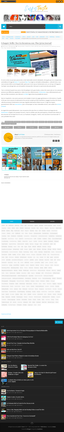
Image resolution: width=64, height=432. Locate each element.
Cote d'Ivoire (11, 238)
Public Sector (29, 283)
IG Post (44, 254)
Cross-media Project (56, 238)
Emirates (44, 246)
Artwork (21, 228)
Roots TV (16, 82)
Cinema (30, 233)
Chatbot (3, 233)
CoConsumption (53, 233)
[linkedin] (62, 1)
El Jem (29, 246)
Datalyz (54, 426)
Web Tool (44, 302)
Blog (12, 230)
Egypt (25, 246)
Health (9, 254)
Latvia (46, 262)
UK (10, 302)
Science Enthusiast (40, 286)
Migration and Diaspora (7, 270)
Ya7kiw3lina (4, 304)
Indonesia (11, 257)
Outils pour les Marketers (18, 278)
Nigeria (33, 273)
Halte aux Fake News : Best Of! (14, 349)
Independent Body (55, 254)
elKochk (28, 36)
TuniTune (48, 299)
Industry (17, 257)
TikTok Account (37, 297)
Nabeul (58, 270)
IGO (48, 254)
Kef (55, 259)
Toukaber (4, 299)
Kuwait (31, 262)
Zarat (35, 304)
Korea (22, 262)
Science (32, 286)
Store (25, 294)
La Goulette (37, 262)
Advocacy (17, 225)
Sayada (23, 286)
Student (29, 294)
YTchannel (19, 304)
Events (30, 249)
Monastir (48, 270)
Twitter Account (5, 302)
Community (19, 236)
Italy (48, 257)
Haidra (52, 251)
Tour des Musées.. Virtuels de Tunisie (15, 390)
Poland (37, 281)
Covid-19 (21, 238)
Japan (51, 257)
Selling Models (5, 289)
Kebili (51, 259)
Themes (11, 221)
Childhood (17, 233)
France (20, 251)
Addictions (11, 225)
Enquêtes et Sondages (7, 249)
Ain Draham (30, 225)
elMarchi (39, 246)
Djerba (26, 244)
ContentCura (58, 236)
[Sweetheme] (54, 141)
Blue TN (27, 82)
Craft (35, 238)
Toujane (58, 297)
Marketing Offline (6, 267)
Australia (33, 228)
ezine (33, 36)
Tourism (11, 38)
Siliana (36, 289)
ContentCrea (18, 36)
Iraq (37, 257)
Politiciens (42, 281)
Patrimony (52, 36)
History (23, 254)
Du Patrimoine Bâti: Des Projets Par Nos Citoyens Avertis (20, 403)
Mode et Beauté (41, 270)
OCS (47, 36)
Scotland (52, 286)
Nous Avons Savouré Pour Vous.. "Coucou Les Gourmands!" (21, 416)
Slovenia (60, 289)
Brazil (22, 230)
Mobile (20, 270)
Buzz (36, 230)
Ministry (15, 270)
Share (20, 127)
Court (16, 238)
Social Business (12, 291)
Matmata (31, 267)
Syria (45, 294)
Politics (47, 281)
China (26, 233)
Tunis (43, 299)
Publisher (35, 283)
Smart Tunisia (5, 291)
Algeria (36, 225)
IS (45, 257)
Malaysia (47, 265)
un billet (26, 94)
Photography (12, 281)
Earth (51, 244)
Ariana (9, 228)
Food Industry (5, 251)
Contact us (59, 322)
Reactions (49, 283)
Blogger (29, 429)
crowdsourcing (13, 241)
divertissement (20, 244)
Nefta (3, 273)
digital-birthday (12, 244)
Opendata (31, 275)
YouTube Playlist (12, 304)
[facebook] (57, 1)
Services (58, 36)
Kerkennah (42, 36)
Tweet (7, 127)
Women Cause (51, 302)
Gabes (31, 251)
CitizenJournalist (9, 36)
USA (30, 302)
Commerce (13, 236)
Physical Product (20, 281)
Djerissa (31, 244)
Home (3, 36)
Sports (7, 294)
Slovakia (54, 289)
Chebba (8, 233)
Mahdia (37, 265)
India (3, 257)
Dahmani (40, 241)
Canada (43, 230)
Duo (41, 244)
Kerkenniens (42, 92)
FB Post (54, 249)
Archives (52, 221)
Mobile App (26, 270)
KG (18, 262)
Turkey (52, 299)
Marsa (21, 267)
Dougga (36, 244)
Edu (22, 246)
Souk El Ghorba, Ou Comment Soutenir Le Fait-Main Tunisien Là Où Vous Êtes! (41, 32)
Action (3, 225)
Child (13, 233)
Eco (54, 244)
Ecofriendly (4, 246)
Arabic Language (48, 225)
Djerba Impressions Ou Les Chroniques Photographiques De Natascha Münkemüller (27, 330)
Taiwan (54, 294)
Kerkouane (10, 262)
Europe (26, 249)
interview (30, 257)
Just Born (26, 259)
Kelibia (58, 259)
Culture (23, 36)
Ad (6, 225)
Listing (10, 265)
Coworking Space (28, 238)
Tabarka (49, 294)
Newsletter (23, 273)
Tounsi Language (11, 299)
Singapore (41, 289)
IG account (39, 254)
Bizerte (8, 230)
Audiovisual (27, 228)
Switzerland (40, 294)
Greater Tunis (47, 251)
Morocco (54, 270)
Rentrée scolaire (5, 286)
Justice (36, 259)
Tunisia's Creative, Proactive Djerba (15, 397)
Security (57, 286)
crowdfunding (5, 241)
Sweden (34, 294)
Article (13, 228)
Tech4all (13, 297)
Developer (50, 241)
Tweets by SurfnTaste (6, 314)
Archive (58, 225)
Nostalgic (38, 273)
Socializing (28, 291)
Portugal (52, 281)
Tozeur (34, 299)
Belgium (46, 228)
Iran (34, 257)
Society (33, 291)
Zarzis (39, 304)
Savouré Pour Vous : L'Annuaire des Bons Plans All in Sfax (20, 343)
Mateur (26, 267)
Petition (54, 278)
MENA (45, 267)
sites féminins (48, 289)
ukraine (14, 302)
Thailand (31, 297)
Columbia (4, 236)
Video (33, 302)
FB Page (49, 249)
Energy (49, 246)
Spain (3, 294)
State (21, 294)
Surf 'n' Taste (21, 426)
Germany (40, 251)
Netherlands (12, 273)
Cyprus (30, 241)
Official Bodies (48, 273)
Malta (51, 265)
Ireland (41, 257)
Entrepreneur (16, 249)
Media (41, 267)
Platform (27, 281)
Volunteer (38, 302)
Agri (25, 225)
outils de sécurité (38, 275)
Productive (11, 283)
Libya (56, 262)
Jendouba (56, 257)
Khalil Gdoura (44, 426)
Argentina (4, 228)
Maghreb (32, 265)
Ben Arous (52, 228)
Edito (19, 246)
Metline (50, 267)
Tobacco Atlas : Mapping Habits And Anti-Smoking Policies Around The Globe (25, 409)
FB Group (44, 249)
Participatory (28, 278)
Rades (44, 283)
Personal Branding (47, 278)
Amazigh (41, 225)
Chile (22, 233)
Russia (11, 286)
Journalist (8, 259)
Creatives (45, 238)
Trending (32, 221)
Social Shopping (21, 291)
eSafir (21, 249)
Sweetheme (39, 429)
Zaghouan (30, 304)
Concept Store (34, 236)
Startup (17, 294)
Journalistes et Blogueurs (17, 259)
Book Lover (17, 230)
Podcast (32, 281)
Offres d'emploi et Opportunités (9, 275)
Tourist (29, 299)
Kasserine (47, 259)
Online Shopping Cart (22, 275)
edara (15, 246)
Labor (42, 262)
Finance (59, 249)
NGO (29, 273)
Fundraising (26, 251)
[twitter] (59, 1)
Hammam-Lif (59, 251)
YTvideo (25, 304)
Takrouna (59, 294)
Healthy (14, 254)
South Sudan (51, 291)
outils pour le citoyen (6, 278)
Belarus (41, 228)
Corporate (4, 238)
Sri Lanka (12, 294)
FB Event (39, 249)
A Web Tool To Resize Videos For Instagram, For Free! (20, 337)
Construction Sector (43, 236)
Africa (22, 225)
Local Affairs (16, 265)
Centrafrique (54, 230)
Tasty (7, 38)
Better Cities (58, 228)
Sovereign (57, 291)
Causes (48, 230)
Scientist (47, 286)
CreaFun (39, 238)
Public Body (22, 283)
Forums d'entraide (14, 251)
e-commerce (46, 244)
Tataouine (8, 297)
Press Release (5, 283)
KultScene (27, 262)
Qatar (40, 283)
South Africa (44, 291)
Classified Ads (45, 233)
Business (17, 32)
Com (8, 236)
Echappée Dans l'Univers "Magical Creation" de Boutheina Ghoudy (23, 356)
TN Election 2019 (46, 297)
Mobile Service (33, 270)
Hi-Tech (19, 254)
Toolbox (53, 297)
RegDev (54, 283)
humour (28, 254)
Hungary (33, 254)
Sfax (3, 38)
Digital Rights (5, 244)
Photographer (5, 281)
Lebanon (51, 262)
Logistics (22, 265)
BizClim (3, 230)
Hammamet (4, 254)
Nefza (7, 273)
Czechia (35, 241)
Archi (54, 225)
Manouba (56, 265)
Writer (57, 302)
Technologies (19, 297)
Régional (59, 283)
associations (18, 104)
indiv (37, 36)
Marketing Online (15, 267)
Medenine (36, 267)
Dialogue (56, 241)
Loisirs (27, 265)
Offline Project (56, 273)
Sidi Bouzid (30, 289)
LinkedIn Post (5, 265)
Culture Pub (25, 241)
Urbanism (25, 302)
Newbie (18, 273)
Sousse (38, 291)
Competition (26, 236)
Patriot (39, 278)
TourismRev (17, 38)
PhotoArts (59, 278)
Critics (49, 238)
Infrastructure (23, 257)
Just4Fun (32, 259)
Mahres (42, 265)
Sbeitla (27, 286)
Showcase (25, 289)
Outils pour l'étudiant (48, 275)
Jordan (3, 259)
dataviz (45, 241)
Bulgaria (27, 230)
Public (16, 283)
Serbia (11, 289)
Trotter (38, 299)
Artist (17, 228)
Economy (10, 246)
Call (40, 230)
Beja (38, 228)
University (20, 302)
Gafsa (35, 251)
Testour (25, 297)
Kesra (15, 262)
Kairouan (41, 259)
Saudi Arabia (17, 286)
